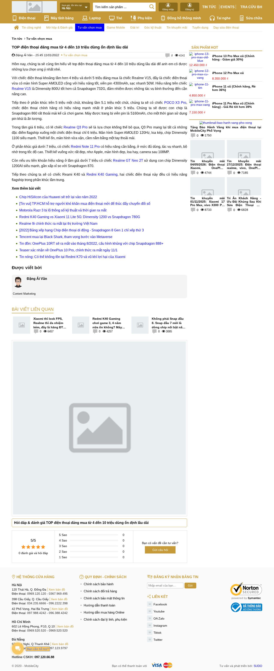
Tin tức (209, 7)
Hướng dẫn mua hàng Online (104, 612)
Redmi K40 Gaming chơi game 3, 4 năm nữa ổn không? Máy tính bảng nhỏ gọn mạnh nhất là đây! (107, 323)
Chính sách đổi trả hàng (100, 591)
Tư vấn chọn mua (90, 27)
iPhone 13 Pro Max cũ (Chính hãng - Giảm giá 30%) (233, 57)
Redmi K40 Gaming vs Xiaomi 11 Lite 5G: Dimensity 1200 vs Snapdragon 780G (79, 217)
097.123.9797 (58, 648)
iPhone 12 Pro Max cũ (228, 73)
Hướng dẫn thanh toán (99, 605)
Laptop (95, 18)
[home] (16, 27)
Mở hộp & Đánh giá (59, 27)
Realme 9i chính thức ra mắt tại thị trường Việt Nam (58, 223)
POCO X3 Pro (175, 102)
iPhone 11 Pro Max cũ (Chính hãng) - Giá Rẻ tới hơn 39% (233, 105)
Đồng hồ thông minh (184, 18)
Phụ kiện (145, 18)
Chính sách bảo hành (98, 584)
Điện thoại (27, 18)
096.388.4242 (58, 613)
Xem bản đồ (57, 589)
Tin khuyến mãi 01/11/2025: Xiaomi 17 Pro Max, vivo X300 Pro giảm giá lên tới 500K (207, 203)
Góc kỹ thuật (152, 27)
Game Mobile (116, 27)
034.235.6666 (36, 603)
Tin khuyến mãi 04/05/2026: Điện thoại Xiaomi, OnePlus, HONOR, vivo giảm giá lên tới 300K (207, 167)
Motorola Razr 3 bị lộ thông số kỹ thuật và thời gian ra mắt (62, 210)
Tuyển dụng (200, 27)
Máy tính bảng (62, 18)
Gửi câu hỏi (160, 550)
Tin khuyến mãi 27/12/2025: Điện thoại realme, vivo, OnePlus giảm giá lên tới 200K (244, 166)
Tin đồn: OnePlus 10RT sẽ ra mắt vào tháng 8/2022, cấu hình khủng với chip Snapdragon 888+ (91, 243)
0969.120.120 (36, 593)
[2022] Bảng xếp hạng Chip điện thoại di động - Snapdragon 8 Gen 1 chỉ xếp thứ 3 (81, 230)
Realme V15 (21, 88)
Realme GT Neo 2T (128, 160)
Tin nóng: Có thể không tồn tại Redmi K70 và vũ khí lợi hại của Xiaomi (72, 257)
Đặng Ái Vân (24, 55)
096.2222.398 (58, 603)
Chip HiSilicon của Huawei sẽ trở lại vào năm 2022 (58, 197)
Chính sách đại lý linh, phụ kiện (105, 619)
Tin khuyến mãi (177, 27)
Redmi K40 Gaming (102, 174)
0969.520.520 (36, 630)
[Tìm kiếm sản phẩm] (152, 6)
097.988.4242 (36, 613)
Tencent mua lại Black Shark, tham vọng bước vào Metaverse (65, 237)
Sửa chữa (254, 18)
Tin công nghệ (31, 27)
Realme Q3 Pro (76, 127)
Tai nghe (224, 18)
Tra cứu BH (251, 7)
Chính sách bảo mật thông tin (104, 598)
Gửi (190, 585)
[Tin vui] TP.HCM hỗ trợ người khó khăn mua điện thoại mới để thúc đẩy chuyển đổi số (84, 203)
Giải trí (134, 27)
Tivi (119, 18)
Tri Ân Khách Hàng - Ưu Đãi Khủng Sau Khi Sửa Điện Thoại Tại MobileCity (244, 203)
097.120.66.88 (44, 657)
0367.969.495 (58, 593)
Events (227, 7)
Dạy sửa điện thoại (226, 27)
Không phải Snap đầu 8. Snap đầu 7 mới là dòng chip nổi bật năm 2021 (168, 323)
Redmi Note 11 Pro (85, 146)
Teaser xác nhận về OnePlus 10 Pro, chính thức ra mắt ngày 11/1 (68, 250)
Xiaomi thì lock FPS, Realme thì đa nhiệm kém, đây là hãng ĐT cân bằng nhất (48, 323)
